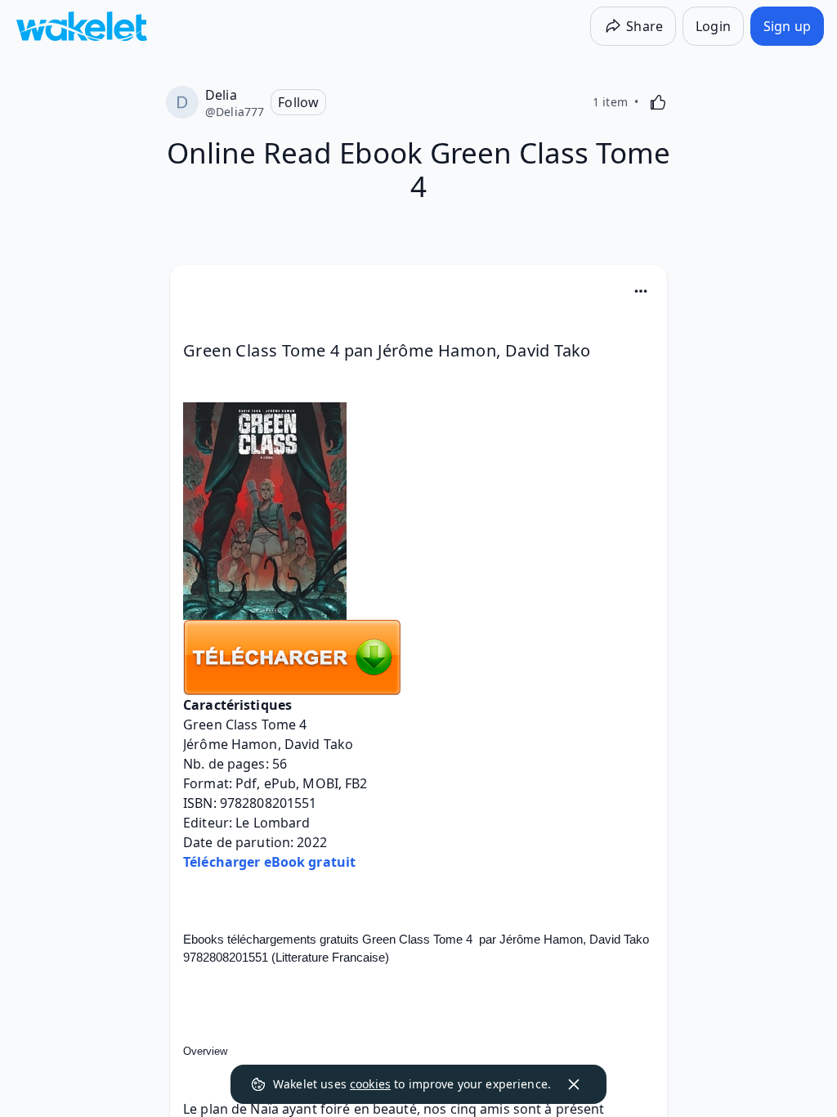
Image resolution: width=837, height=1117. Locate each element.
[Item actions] (641, 291)
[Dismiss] (574, 1084)
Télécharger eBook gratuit (269, 862)
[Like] (658, 102)
